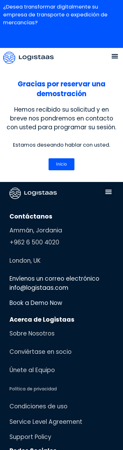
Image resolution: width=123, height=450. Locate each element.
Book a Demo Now (35, 309)
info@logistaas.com (38, 294)
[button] (114, 62)
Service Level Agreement (45, 428)
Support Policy (30, 443)
